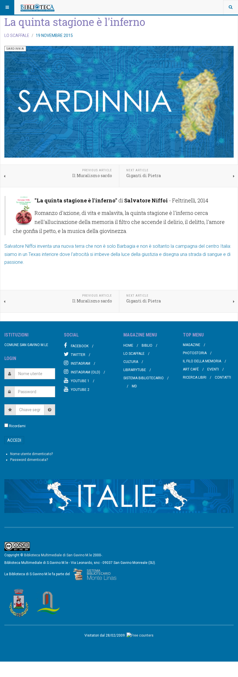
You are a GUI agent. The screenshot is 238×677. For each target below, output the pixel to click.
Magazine (191, 345)
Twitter (78, 355)
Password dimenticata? (29, 460)
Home (128, 345)
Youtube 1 (80, 381)
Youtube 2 (80, 390)
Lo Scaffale (134, 354)
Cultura (130, 362)
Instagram (80, 363)
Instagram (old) (85, 372)
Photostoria (195, 353)
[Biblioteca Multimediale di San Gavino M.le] (37, 7)
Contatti (223, 377)
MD (134, 386)
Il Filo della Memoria (202, 361)
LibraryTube (134, 370)
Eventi (213, 369)
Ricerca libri (194, 377)
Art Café (191, 369)
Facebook (80, 346)
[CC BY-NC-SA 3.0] (17, 546)
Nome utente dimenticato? (31, 454)
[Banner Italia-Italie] (119, 496)
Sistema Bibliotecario (143, 378)
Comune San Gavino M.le (26, 345)
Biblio (147, 345)
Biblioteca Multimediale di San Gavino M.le (58, 555)
